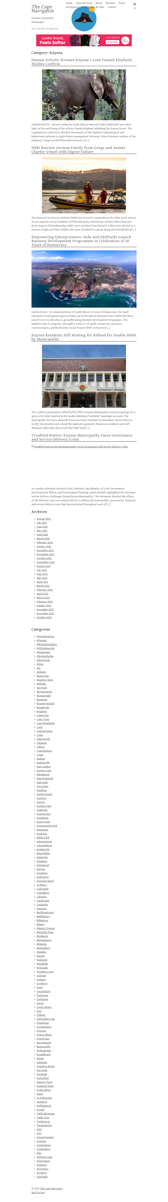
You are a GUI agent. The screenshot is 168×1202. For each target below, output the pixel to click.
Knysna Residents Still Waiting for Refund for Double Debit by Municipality (84, 337)
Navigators (72, 7)
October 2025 (44, 558)
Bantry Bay (43, 676)
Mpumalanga (44, 940)
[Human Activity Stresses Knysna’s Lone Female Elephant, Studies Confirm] (84, 94)
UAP (39, 1129)
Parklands (42, 999)
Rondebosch (43, 1054)
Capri (40, 727)
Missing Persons (46, 928)
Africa (40, 664)
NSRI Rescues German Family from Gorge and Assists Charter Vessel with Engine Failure (78, 150)
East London (44, 766)
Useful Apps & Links (93, 7)
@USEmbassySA (45, 648)
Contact (111, 7)
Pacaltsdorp (43, 991)
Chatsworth (43, 739)
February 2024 (45, 601)
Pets (39, 1011)
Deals (122, 3)
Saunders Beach (45, 1066)
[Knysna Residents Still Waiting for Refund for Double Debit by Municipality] (84, 376)
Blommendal (44, 695)
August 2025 (44, 566)
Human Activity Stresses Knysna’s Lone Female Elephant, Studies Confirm (82, 62)
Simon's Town (44, 1082)
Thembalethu (44, 1125)
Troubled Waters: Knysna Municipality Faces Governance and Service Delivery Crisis (82, 437)
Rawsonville (43, 1046)
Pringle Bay (43, 1038)
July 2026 (42, 522)
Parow (40, 1003)
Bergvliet (42, 687)
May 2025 (42, 578)
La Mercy (42, 885)
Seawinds (42, 1074)
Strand (40, 1109)
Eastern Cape (44, 770)
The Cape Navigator (43, 9)
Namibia (41, 952)
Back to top (38, 1192)
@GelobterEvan (45, 636)
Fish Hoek (42, 782)
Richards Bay (44, 1050)
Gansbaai (42, 790)
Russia (40, 1058)
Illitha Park (43, 837)
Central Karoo (45, 731)
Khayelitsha (43, 853)
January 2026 (44, 546)
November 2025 (45, 554)
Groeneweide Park (47, 825)
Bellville (41, 683)
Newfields (42, 963)
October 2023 (44, 617)
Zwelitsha (42, 1176)
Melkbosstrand (45, 912)
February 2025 (45, 589)
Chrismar (42, 743)
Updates (41, 1141)
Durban (41, 758)
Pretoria (41, 1030)
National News (84, 3)
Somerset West (45, 1086)
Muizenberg (43, 948)
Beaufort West (45, 679)
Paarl (40, 987)
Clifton (40, 746)
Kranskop (42, 873)
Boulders (42, 711)
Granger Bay (44, 814)
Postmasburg (44, 1026)
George (41, 802)
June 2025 (42, 574)
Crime (40, 754)
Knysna (41, 869)
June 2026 (42, 526)
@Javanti (42, 640)
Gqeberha (42, 810)
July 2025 (42, 570)
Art (38, 668)
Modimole (42, 936)
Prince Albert (44, 1034)
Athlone (41, 672)
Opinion (41, 979)
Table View (43, 1117)
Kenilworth (43, 849)
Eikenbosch (43, 774)
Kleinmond (43, 865)
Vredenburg (43, 1149)
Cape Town (43, 719)
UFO (39, 1133)
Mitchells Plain (45, 932)
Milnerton (42, 920)
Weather (110, 3)
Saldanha (42, 1062)
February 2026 (45, 542)
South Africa (44, 1090)
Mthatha (41, 944)
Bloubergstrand (45, 703)
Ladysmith (42, 888)
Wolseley (42, 1165)
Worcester (42, 1168)
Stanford (42, 1101)
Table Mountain (46, 1113)
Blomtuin (42, 699)
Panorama (42, 995)
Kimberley (42, 857)
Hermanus (42, 829)
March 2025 (43, 585)
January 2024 (44, 605)
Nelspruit (42, 959)
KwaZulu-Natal (45, 881)
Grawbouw (43, 817)
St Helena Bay (44, 1097)
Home (69, 3)
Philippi (41, 1015)
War (39, 1153)
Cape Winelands (46, 723)
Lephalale (42, 904)
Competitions (44, 750)
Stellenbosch (44, 1105)
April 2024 (42, 593)
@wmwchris (43, 652)
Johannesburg (44, 845)
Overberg (42, 983)
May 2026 (42, 530)
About (99, 3)
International (44, 841)
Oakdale (41, 975)
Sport (40, 1094)
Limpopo (42, 908)
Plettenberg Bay (46, 1019)
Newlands (42, 967)
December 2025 (45, 550)
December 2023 (45, 609)
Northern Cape (45, 971)
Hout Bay (42, 833)
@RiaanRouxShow (47, 644)
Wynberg (42, 1172)
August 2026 (44, 518)
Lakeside (42, 896)
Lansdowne (43, 900)
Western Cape (44, 1157)
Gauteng (41, 798)
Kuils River (43, 877)
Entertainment (45, 778)
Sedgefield (43, 1078)
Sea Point (42, 1070)
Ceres (40, 735)
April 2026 (42, 534)
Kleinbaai (42, 861)
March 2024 (43, 597)
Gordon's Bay (44, 806)
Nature (41, 955)
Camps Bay (43, 715)
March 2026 (43, 538)
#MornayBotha (45, 656)
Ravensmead (44, 1042)
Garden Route (44, 794)
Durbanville (43, 762)
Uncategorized (45, 1137)
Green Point (43, 821)
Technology (43, 1121)
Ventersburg (44, 1145)
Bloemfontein (44, 691)
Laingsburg (43, 892)
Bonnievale (43, 707)
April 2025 (42, 582)
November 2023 (45, 613)
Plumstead (43, 1023)
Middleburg (43, 916)
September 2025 (46, 562)
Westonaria (43, 1161)
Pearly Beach (44, 1007)
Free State (42, 786)
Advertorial (43, 660)
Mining (40, 924)
